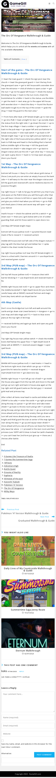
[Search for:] (53, 3)
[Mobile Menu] (50, 3)
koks (4, 671)
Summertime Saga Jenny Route (28, 610)
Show (23, 59)
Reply (21, 671)
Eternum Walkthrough (28, 651)
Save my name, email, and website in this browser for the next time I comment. (26, 745)
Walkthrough (12, 498)
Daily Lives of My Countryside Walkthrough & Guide (28, 569)
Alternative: (6, 753)
